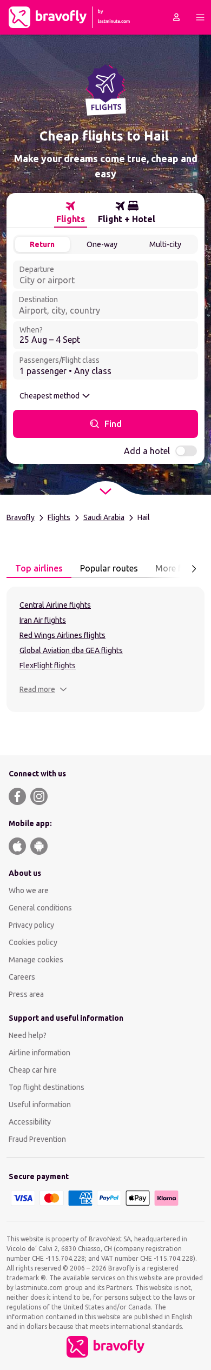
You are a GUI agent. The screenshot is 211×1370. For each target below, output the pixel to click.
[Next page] (193, 568)
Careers (22, 977)
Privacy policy (31, 925)
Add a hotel (147, 451)
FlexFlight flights (47, 665)
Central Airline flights (55, 605)
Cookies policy (33, 942)
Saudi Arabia (103, 517)
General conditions (40, 907)
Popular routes (109, 568)
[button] (43, 689)
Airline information (39, 1052)
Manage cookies (36, 959)
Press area (26, 994)
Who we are (29, 890)
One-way (102, 244)
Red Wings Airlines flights (62, 635)
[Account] (176, 17)
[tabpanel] (105, 649)
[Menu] (200, 17)
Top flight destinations (46, 1087)
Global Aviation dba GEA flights (71, 650)
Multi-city (165, 244)
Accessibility (30, 1122)
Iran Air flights (42, 620)
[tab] (70, 212)
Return (42, 244)
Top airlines (39, 568)
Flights (59, 517)
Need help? (28, 1035)
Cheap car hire (33, 1070)
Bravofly (20, 517)
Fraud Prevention (37, 1139)
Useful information (40, 1104)
